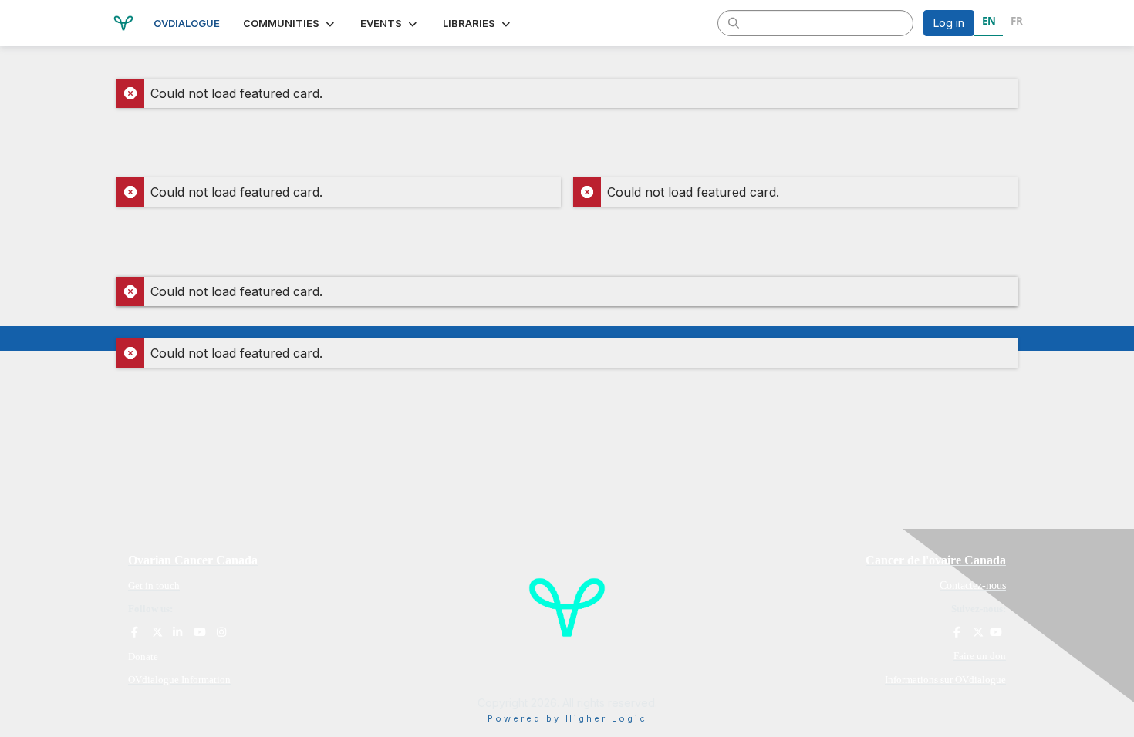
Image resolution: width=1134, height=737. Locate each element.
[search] (733, 22)
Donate (143, 656)
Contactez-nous (973, 585)
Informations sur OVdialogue (945, 679)
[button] (290, 23)
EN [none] (989, 21)
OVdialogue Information (179, 679)
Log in (948, 22)
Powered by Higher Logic (567, 718)
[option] (1016, 23)
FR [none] (1017, 21)
